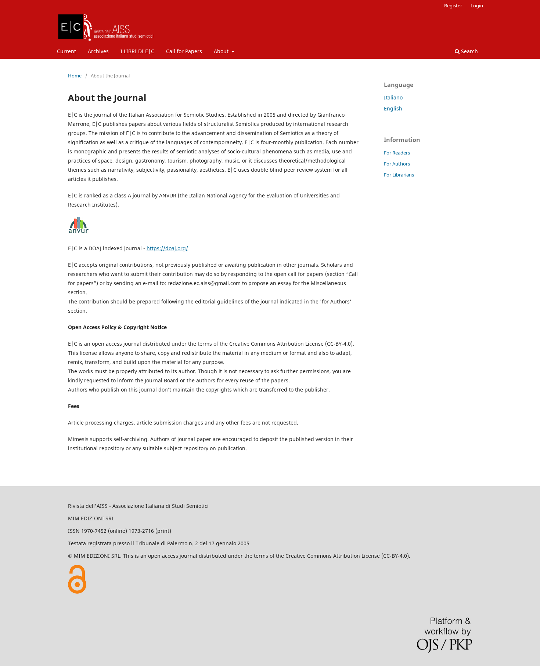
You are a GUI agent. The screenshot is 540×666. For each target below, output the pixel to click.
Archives (98, 51)
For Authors (397, 163)
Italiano (393, 97)
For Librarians (399, 174)
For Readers (397, 152)
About (222, 51)
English (393, 108)
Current (66, 51)
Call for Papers (184, 51)
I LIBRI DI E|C (137, 51)
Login (477, 5)
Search (469, 51)
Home (75, 75)
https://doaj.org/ (167, 248)
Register (453, 5)
